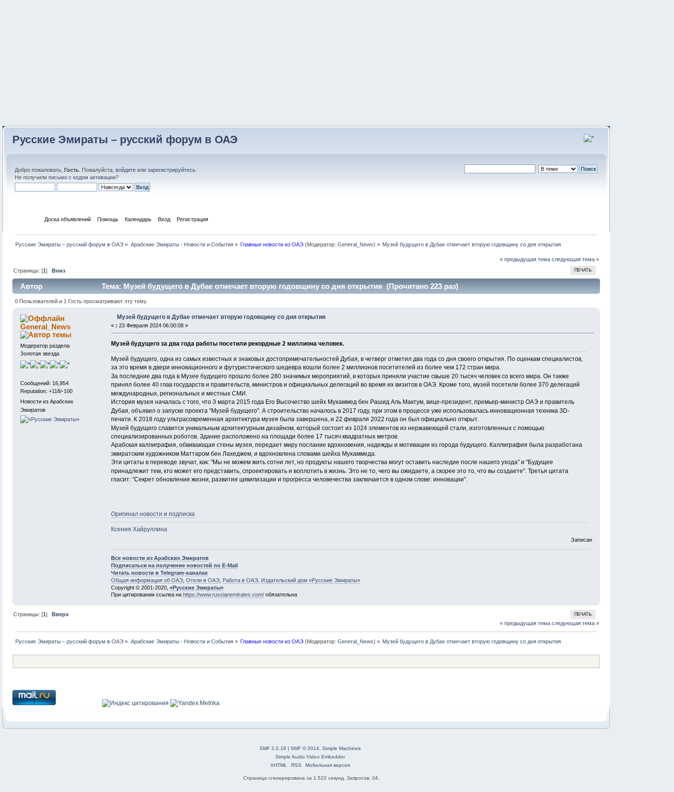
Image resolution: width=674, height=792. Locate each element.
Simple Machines (341, 748)
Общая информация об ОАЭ (147, 580)
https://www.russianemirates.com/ (223, 594)
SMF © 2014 (305, 748)
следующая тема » (575, 259)
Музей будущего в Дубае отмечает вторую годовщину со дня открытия (221, 317)
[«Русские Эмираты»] (49, 419)
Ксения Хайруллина (139, 529)
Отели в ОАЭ (203, 580)
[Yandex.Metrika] (195, 703)
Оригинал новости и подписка (153, 514)
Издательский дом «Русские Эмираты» (310, 580)
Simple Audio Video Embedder (310, 756)
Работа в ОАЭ (240, 580)
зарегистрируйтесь (171, 170)
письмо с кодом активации (81, 177)
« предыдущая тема (525, 259)
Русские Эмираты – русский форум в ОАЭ (125, 139)
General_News (355, 244)
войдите (125, 170)
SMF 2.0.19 (273, 748)
